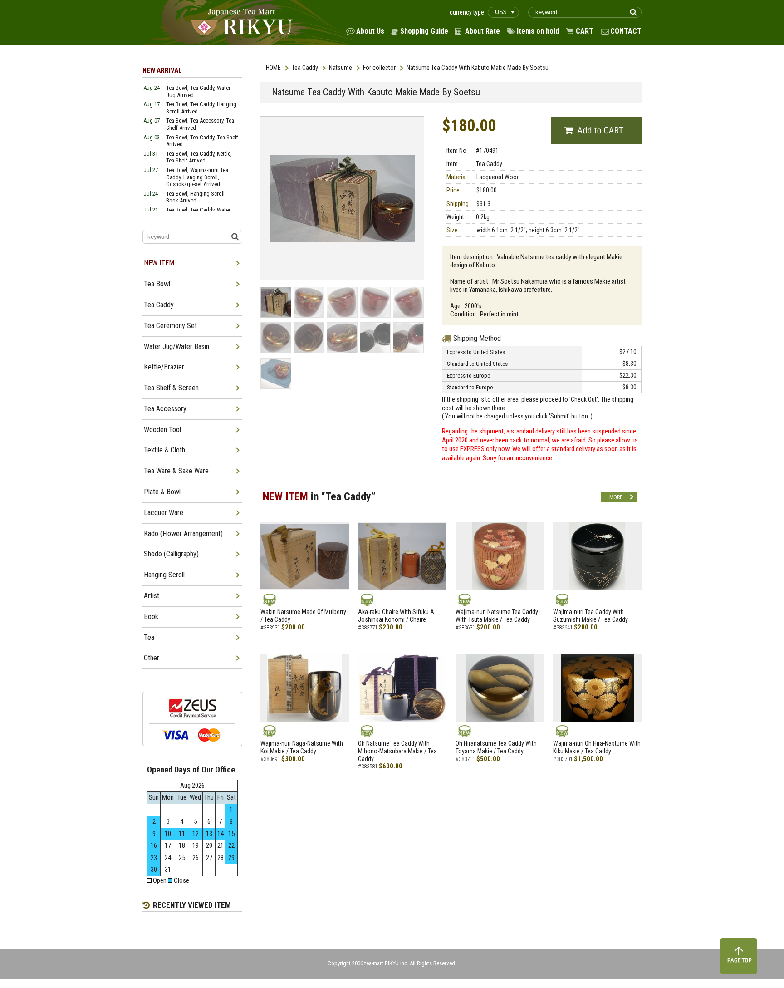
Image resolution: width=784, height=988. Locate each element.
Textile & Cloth (164, 450)
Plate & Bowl (162, 491)
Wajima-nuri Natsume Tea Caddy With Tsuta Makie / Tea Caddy (497, 615)
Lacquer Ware (163, 512)
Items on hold (538, 31)
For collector (379, 67)
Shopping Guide (424, 31)
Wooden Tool (162, 429)
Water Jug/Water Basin (176, 346)
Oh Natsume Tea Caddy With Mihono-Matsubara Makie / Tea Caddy (397, 751)
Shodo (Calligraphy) (171, 554)
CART (584, 31)
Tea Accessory (165, 408)
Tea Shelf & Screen (171, 387)
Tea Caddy (305, 67)
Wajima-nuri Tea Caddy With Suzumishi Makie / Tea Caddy (590, 615)
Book (151, 616)
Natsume (340, 67)
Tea (149, 637)
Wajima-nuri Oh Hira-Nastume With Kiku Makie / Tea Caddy (597, 747)
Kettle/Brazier (164, 367)
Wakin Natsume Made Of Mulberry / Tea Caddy (303, 615)
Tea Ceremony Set (170, 325)
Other (151, 658)
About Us (370, 31)
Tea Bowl (157, 284)
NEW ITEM (159, 263)
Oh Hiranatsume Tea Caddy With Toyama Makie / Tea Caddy (496, 747)
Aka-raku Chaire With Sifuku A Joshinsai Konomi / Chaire (396, 615)
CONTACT (626, 31)
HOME (273, 67)
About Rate (482, 31)
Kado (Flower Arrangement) (183, 533)
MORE (615, 497)
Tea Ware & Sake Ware (176, 471)
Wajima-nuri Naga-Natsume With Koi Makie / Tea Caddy (301, 747)
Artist (151, 595)
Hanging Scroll (164, 574)
